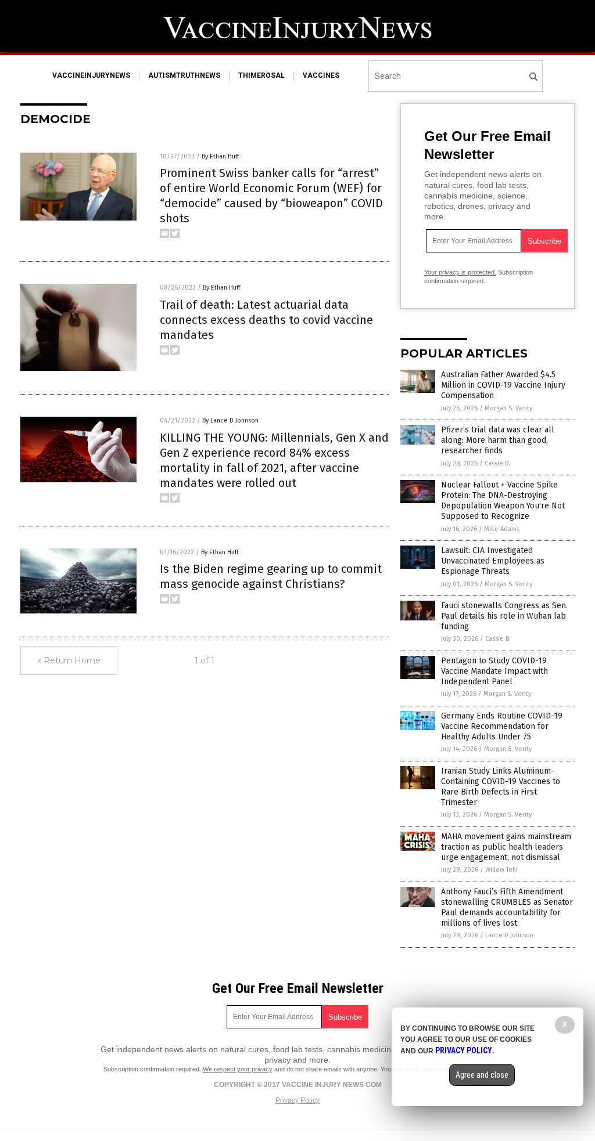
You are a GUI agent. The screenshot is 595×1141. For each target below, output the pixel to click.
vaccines (321, 75)
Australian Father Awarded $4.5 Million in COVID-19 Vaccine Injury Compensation (503, 385)
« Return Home (69, 660)
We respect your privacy (238, 1069)
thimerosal (261, 75)
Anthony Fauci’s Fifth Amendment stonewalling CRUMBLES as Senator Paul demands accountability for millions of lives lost (507, 908)
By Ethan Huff (220, 156)
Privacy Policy (297, 1100)
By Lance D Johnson (230, 420)
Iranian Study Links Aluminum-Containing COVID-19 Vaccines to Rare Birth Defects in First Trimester (500, 787)
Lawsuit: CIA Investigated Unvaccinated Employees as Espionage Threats (492, 561)
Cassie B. (497, 463)
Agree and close (482, 1074)
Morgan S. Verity (508, 408)
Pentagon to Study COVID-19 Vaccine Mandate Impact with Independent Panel (494, 671)
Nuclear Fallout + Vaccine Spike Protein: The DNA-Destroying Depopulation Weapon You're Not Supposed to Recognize (503, 501)
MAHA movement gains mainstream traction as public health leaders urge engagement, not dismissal (506, 847)
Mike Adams (501, 529)
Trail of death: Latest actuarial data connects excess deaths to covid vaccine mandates (266, 320)
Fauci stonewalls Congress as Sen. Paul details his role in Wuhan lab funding (504, 616)
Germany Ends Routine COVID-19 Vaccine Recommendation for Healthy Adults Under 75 (501, 726)
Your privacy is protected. (460, 272)
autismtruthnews (184, 75)
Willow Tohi (501, 869)
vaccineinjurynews (91, 75)
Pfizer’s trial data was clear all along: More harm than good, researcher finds (497, 440)
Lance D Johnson (509, 935)
